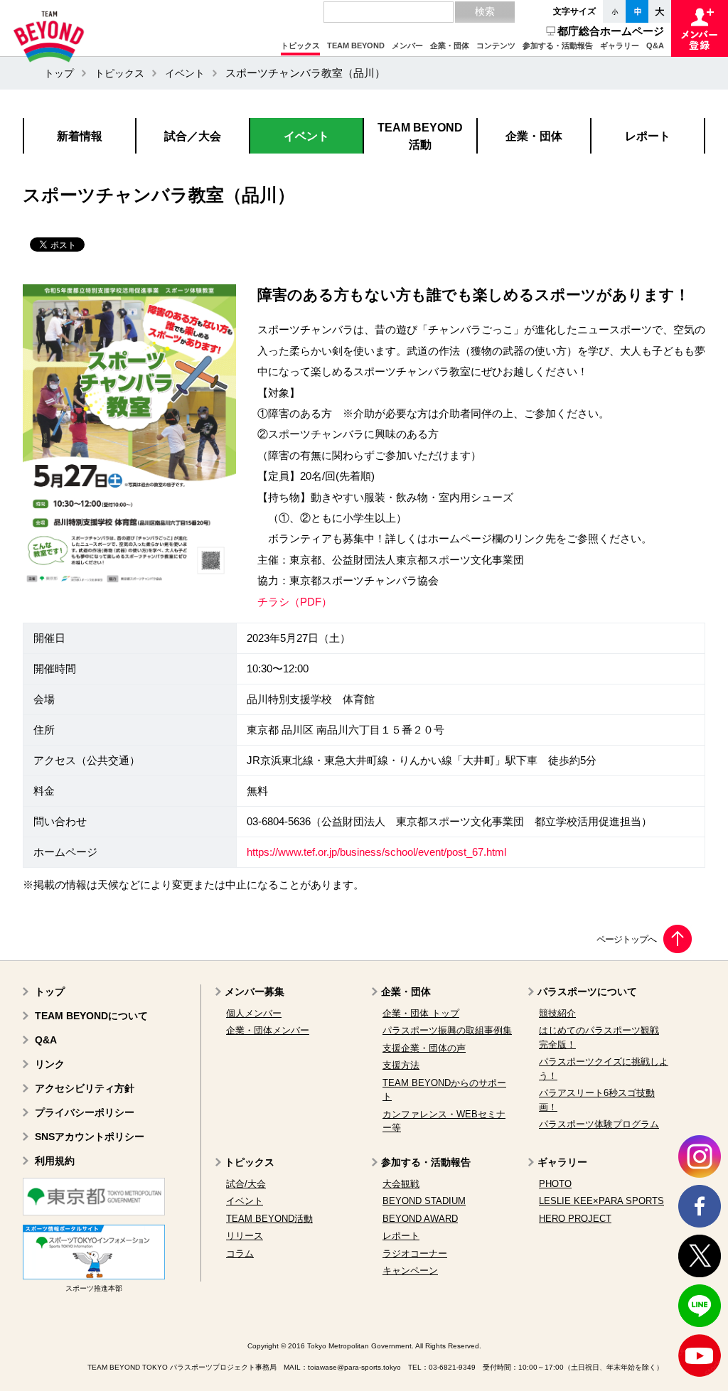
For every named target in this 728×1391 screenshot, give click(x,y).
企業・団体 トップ (420, 1013)
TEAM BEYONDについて (91, 1015)
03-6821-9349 (452, 1367)
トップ (59, 73)
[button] (300, 46)
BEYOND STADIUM (424, 1201)
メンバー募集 (254, 991)
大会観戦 (400, 1183)
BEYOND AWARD (420, 1218)
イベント (185, 73)
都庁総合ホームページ (610, 31)
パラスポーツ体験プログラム (599, 1124)
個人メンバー (254, 1013)
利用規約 (55, 1160)
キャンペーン (410, 1270)
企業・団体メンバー (267, 1030)
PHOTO (555, 1183)
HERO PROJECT (575, 1218)
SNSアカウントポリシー (89, 1136)
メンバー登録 (699, 28)
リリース (244, 1235)
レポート (400, 1235)
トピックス (119, 73)
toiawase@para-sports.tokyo (354, 1367)
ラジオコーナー (414, 1253)
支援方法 (400, 1065)
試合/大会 (246, 1183)
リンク (50, 1064)
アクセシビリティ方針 (84, 1088)
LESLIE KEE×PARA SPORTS (601, 1201)
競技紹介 (557, 1013)
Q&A (46, 1040)
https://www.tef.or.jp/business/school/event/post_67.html (376, 852)
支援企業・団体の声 (424, 1048)
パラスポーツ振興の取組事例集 (447, 1030)
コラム (240, 1253)
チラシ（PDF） (294, 602)
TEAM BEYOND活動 (269, 1218)
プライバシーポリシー (84, 1112)
